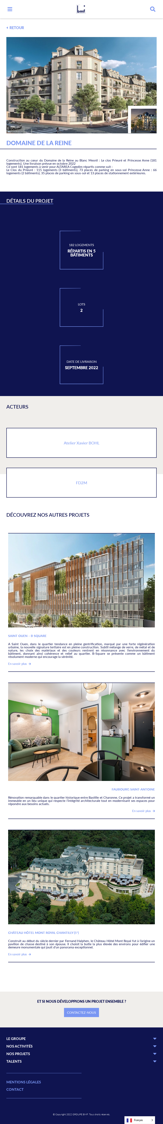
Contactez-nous (81, 1012)
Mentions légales (23, 1082)
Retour (16, 27)
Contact (15, 1089)
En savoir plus (18, 663)
